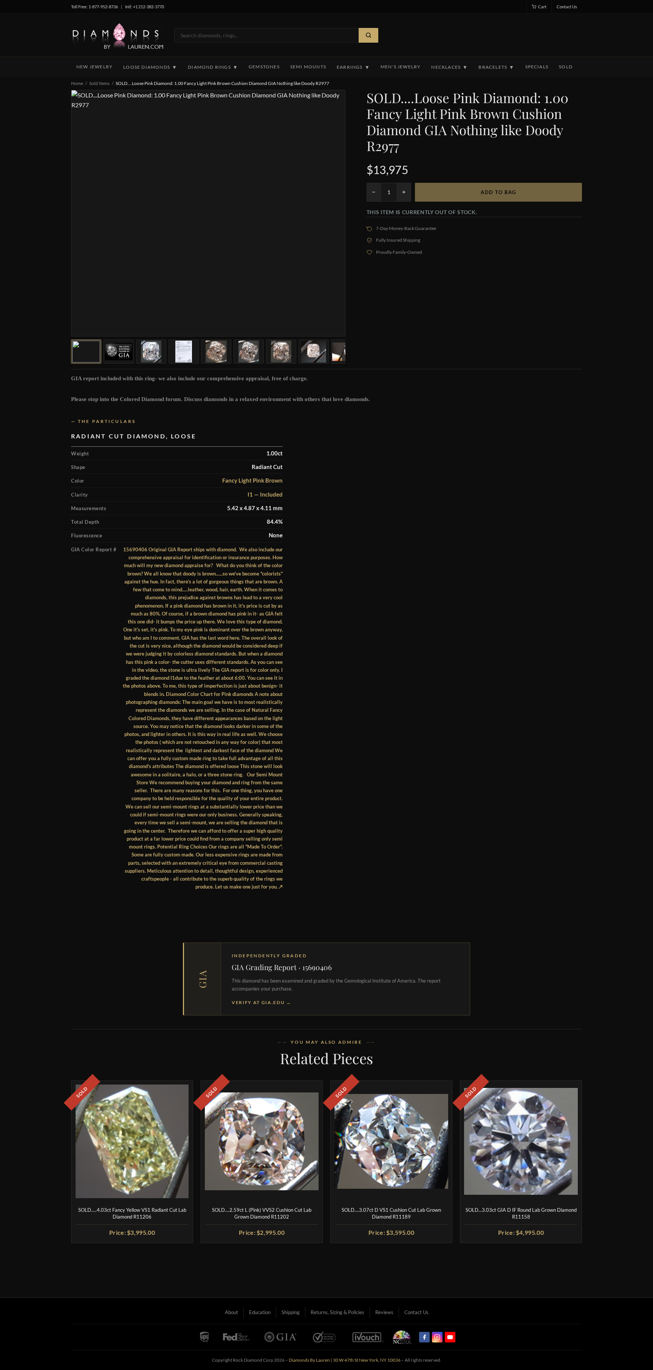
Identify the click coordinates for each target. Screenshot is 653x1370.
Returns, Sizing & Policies (337, 1312)
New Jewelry (94, 66)
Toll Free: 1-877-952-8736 (94, 6)
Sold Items (99, 83)
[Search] (368, 35)
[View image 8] (314, 351)
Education (260, 1312)
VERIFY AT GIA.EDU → (261, 1002)
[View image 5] (216, 351)
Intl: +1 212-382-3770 (144, 6)
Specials (537, 66)
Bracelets (496, 67)
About (231, 1312)
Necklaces (449, 67)
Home (77, 83)
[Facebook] (424, 1337)
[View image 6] (249, 351)
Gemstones (264, 66)
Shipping (291, 1312)
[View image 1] (86, 351)
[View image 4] (184, 351)
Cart (542, 6)
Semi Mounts (308, 66)
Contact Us (567, 6)
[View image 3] (151, 351)
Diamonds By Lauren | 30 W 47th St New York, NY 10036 (345, 1360)
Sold (566, 66)
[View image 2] (119, 351)
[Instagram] (437, 1337)
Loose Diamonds (150, 67)
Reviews (384, 1312)
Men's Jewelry (401, 66)
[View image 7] (281, 351)
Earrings (353, 67)
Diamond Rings (213, 67)
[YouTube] (450, 1337)
